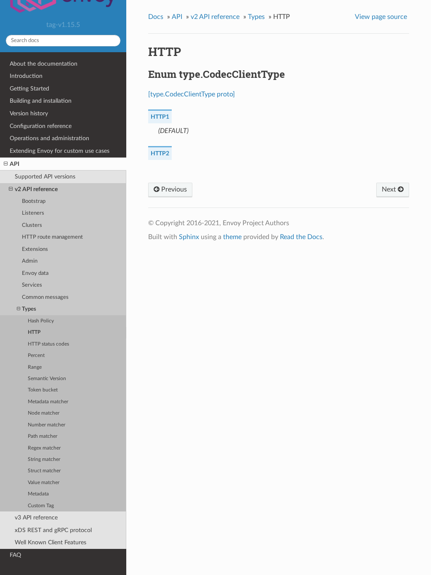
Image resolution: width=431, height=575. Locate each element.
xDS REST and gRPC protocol (53, 530)
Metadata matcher (48, 401)
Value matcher (43, 482)
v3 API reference (36, 517)
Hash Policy (41, 321)
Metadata (38, 494)
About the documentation (43, 64)
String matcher (44, 459)
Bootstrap (33, 201)
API (14, 164)
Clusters (32, 225)
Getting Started (29, 88)
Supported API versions (45, 176)
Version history (29, 113)
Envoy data (35, 273)
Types (29, 309)
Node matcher (43, 413)
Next (390, 189)
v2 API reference (36, 189)
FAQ (15, 555)
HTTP (34, 332)
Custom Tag (41, 505)
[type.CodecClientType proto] (191, 94)
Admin (29, 261)
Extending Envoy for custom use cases (59, 151)
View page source (381, 16)
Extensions (35, 249)
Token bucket (43, 390)
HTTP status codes (48, 344)
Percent (36, 355)
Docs (155, 16)
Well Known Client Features (50, 542)
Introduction (26, 76)
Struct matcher (44, 471)
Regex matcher (44, 448)
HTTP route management (52, 237)
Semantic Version (47, 378)
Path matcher (42, 436)
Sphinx (189, 237)
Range (35, 367)
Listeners (33, 213)
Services (32, 285)
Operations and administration (49, 138)
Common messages (45, 297)
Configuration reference (41, 126)
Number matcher (46, 425)
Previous (173, 189)
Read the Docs (301, 237)
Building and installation (41, 101)
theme (232, 237)
